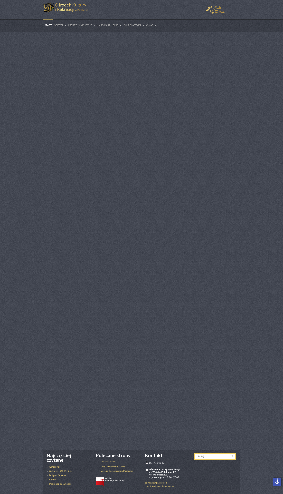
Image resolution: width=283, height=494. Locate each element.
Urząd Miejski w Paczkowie (113, 466)
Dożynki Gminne (157, 161)
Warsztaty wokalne (159, 223)
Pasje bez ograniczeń (110, 223)
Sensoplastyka (156, 307)
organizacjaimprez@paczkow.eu (159, 486)
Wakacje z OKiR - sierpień (64, 161)
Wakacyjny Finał (58, 223)
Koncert (101, 161)
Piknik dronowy (106, 369)
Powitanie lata (56, 431)
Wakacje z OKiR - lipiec (62, 307)
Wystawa (152, 369)
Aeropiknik (103, 307)
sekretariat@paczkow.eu (156, 483)
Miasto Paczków (108, 462)
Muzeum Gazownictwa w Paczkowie (117, 471)
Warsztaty (103, 431)
